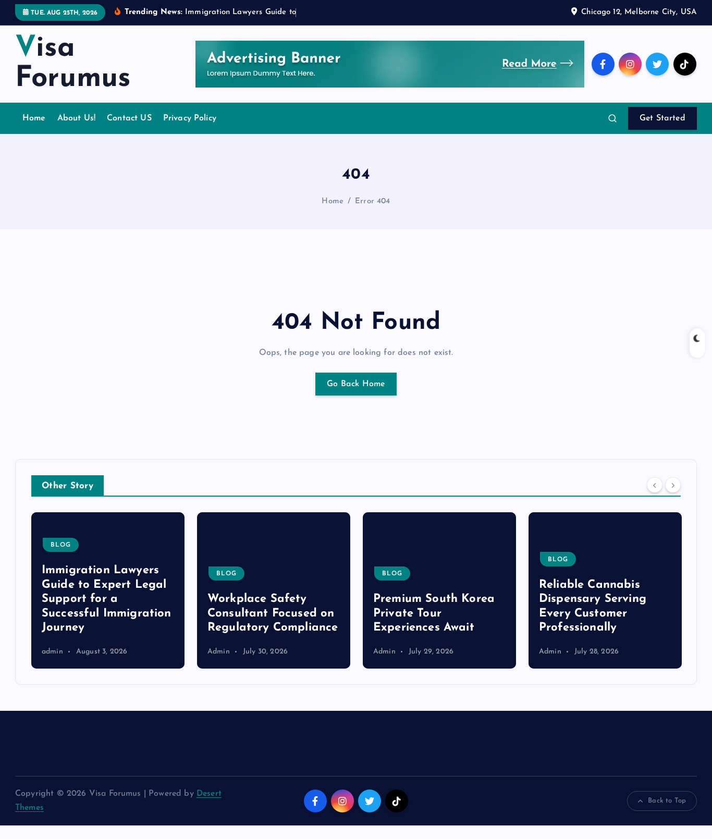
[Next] (673, 484)
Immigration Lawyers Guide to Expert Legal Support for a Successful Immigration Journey (70, 599)
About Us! (76, 118)
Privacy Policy (189, 118)
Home (34, 118)
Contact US (129, 118)
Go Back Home (356, 384)
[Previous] (654, 484)
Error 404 (372, 201)
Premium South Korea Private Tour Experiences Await (397, 613)
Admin (182, 652)
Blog (190, 574)
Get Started (662, 118)
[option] (237, 590)
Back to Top (667, 800)
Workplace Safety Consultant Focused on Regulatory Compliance (236, 613)
